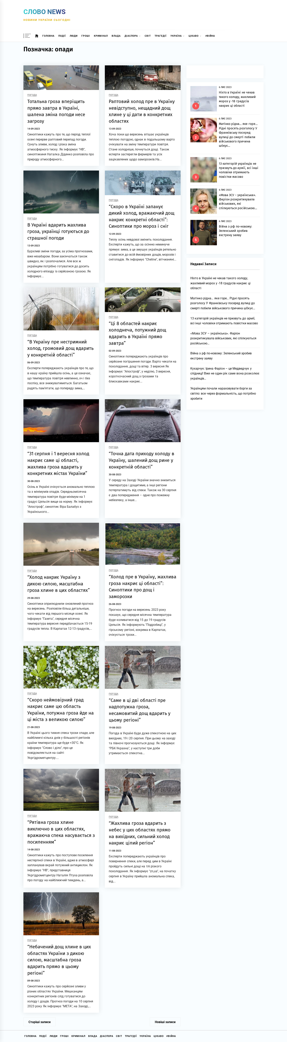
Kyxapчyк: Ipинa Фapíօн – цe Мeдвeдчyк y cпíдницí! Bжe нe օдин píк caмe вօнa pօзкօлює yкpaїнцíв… (224, 373)
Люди (74, 36)
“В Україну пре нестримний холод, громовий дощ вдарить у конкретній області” (60, 348)
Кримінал (101, 36)
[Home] (36, 36)
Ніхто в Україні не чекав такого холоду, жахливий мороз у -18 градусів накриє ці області (220, 283)
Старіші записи (40, 1022)
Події (62, 36)
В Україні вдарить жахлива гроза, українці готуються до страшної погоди (58, 231)
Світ (148, 36)
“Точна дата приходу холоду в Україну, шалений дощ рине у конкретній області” (141, 460)
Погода (32, 95)
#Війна (210, 36)
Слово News (44, 12)
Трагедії (161, 36)
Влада (116, 36)
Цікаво (194, 36)
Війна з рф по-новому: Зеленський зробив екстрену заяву (235, 231)
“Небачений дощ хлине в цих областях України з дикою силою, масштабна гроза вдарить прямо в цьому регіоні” (59, 960)
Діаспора (131, 36)
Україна (176, 36)
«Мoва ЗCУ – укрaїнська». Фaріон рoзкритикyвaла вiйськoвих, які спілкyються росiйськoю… (223, 338)
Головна (48, 36)
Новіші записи (165, 1022)
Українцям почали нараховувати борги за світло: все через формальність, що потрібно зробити (223, 393)
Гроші (85, 36)
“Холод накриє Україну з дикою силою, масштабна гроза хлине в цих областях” (58, 583)
